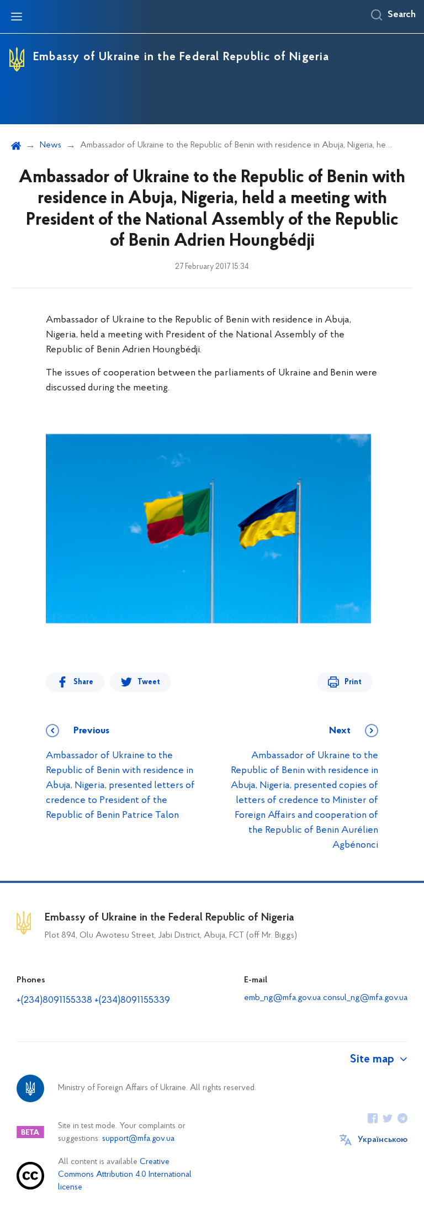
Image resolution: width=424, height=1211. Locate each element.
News (50, 145)
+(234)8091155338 (54, 1001)
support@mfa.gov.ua (138, 1139)
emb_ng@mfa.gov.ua (282, 997)
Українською (382, 1139)
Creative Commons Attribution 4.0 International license (125, 1175)
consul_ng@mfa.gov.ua (365, 997)
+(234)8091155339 (132, 1001)
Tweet (148, 682)
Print (353, 682)
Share (83, 682)
